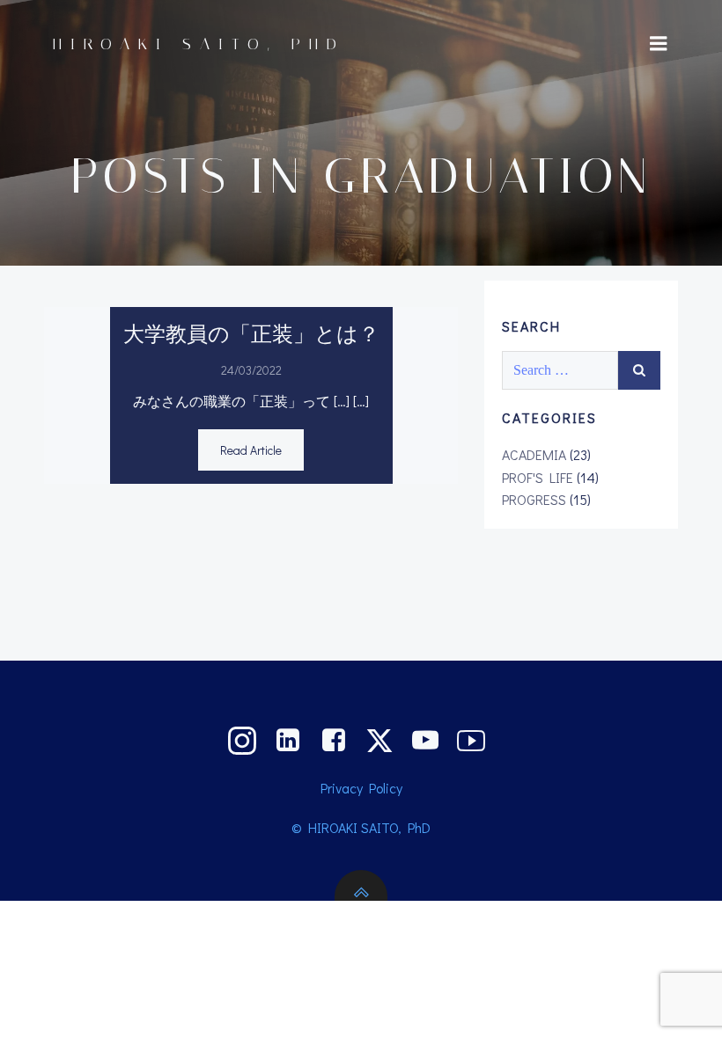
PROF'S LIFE (537, 477)
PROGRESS (534, 499)
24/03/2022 (251, 370)
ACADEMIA (534, 454)
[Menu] (659, 44)
